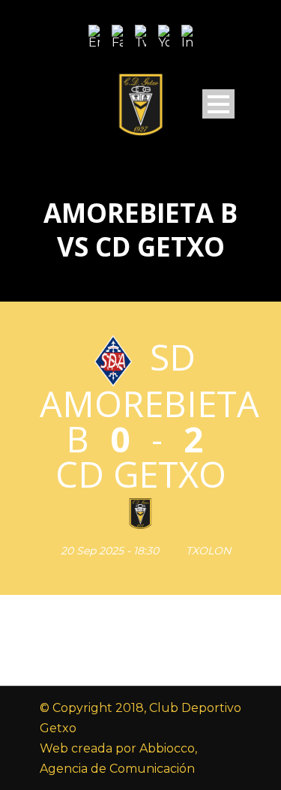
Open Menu (218, 104)
